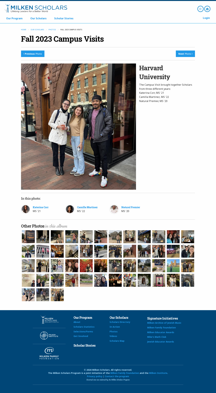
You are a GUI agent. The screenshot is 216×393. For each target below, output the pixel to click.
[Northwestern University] (158, 251)
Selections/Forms (83, 331)
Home (23, 29)
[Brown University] (173, 236)
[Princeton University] (28, 236)
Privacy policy (94, 376)
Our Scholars (38, 18)
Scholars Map (117, 340)
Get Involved (81, 336)
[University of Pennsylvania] (42, 265)
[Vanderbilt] (57, 294)
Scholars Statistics (84, 326)
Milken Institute (158, 372)
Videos (113, 336)
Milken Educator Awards (160, 332)
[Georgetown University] (158, 236)
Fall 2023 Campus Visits (62, 39)
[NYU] (187, 251)
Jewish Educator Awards (160, 341)
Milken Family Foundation (161, 327)
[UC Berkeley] (144, 265)
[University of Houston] (71, 280)
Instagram (200, 9)
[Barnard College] (100, 236)
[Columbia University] (115, 236)
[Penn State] (28, 265)
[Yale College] (100, 280)
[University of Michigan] (28, 251)
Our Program (14, 18)
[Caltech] (57, 236)
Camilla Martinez (87, 207)
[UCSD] (158, 265)
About (77, 321)
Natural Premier (130, 207)
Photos (52, 29)
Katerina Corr (40, 207)
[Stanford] (86, 265)
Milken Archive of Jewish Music (164, 322)
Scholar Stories (63, 18)
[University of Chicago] (28, 280)
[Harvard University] (42, 251)
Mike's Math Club (156, 336)
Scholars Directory (120, 321)
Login (206, 18)
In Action (115, 326)
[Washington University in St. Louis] (86, 280)
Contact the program (117, 376)
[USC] (57, 280)
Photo (33, 53)
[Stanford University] (100, 265)
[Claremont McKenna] (86, 236)
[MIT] (129, 251)
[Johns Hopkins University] (100, 251)
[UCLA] (173, 265)
